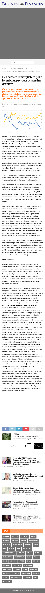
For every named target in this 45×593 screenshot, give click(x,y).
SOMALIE (36, 573)
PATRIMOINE (28, 565)
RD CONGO (6, 573)
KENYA (29, 553)
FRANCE (11, 549)
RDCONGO (33, 569)
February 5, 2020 (8, 466)
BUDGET (6, 541)
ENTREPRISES (17, 545)
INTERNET (21, 553)
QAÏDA (25, 569)
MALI (29, 557)
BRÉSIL (33, 537)
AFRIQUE (6, 537)
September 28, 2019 (19, 494)
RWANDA (16, 573)
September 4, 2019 (19, 522)
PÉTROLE (17, 569)
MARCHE (36, 557)
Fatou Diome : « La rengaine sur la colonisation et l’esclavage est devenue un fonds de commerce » (27, 518)
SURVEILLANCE (16, 577)
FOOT (36, 545)
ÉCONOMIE (6, 581)
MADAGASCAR (19, 557)
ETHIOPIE (28, 545)
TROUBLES (27, 577)
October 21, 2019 (18, 480)
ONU (28, 561)
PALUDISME (17, 565)
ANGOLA (15, 537)
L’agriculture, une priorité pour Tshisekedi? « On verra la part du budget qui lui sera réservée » (28, 476)
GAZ (18, 549)
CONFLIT (15, 541)
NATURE (21, 561)
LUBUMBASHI (7, 557)
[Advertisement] (22, 36)
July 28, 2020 (8, 104)
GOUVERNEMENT (9, 553)
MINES (5, 561)
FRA (4, 549)
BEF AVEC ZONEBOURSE (22, 104)
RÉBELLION (26, 573)
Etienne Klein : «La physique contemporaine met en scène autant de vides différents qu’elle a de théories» (27, 490)
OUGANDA (6, 565)
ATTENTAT (24, 537)
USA (35, 577)
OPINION (36, 561)
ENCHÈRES (6, 545)
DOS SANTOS (33, 541)
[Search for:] (22, 62)
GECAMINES (26, 549)
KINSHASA (38, 553)
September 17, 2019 (19, 508)
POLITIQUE (7, 569)
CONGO (23, 541)
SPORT (5, 577)
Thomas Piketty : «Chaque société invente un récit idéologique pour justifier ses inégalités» (25, 504)
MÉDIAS (13, 561)
